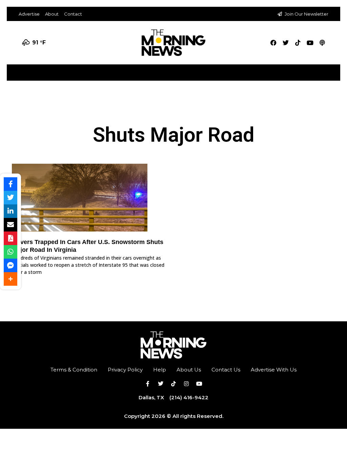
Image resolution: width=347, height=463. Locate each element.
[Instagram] (186, 383)
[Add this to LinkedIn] (10, 211)
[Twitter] (286, 43)
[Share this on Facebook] (10, 184)
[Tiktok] (298, 43)
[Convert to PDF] (10, 238)
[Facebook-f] (147, 383)
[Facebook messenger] (10, 265)
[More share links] (10, 279)
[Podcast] (322, 43)
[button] (334, 70)
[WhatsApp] (10, 252)
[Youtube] (310, 43)
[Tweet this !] (10, 197)
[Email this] (10, 225)
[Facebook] (273, 43)
